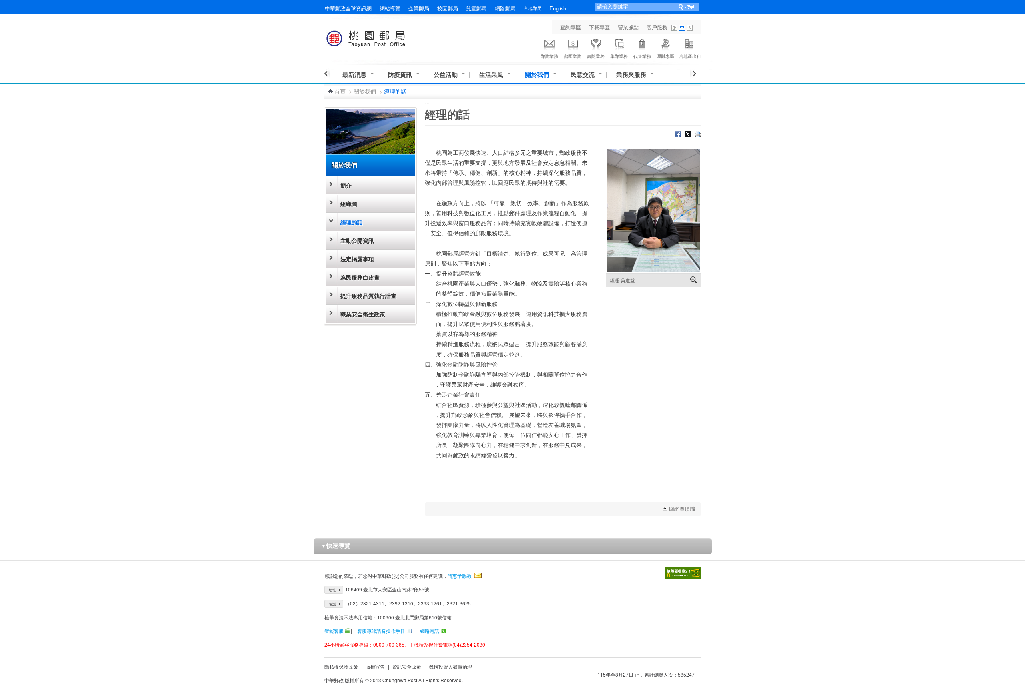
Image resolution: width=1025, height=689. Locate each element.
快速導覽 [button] (336, 545)
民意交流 (583, 74)
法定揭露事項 (357, 259)
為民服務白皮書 (360, 277)
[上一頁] (327, 73)
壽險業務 (596, 56)
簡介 (346, 185)
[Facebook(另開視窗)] (678, 135)
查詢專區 (570, 27)
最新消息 (354, 74)
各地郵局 (532, 8)
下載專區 (599, 27)
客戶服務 (657, 27)
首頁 (340, 91)
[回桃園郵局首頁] (381, 37)
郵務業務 (549, 56)
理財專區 (665, 56)
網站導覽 (390, 8)
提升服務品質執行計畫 (368, 296)
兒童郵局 (476, 8)
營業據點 (628, 27)
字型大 (690, 28)
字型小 (674, 28)
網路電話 (429, 630)
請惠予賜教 (460, 575)
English (557, 8)
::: (314, 8)
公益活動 (446, 74)
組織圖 (348, 204)
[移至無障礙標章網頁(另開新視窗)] (683, 573)
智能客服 (334, 630)
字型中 (682, 28)
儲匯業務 (572, 56)
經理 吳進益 (622, 280)
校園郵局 (447, 8)
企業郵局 (418, 8)
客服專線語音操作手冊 (381, 630)
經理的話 (351, 222)
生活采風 (491, 74)
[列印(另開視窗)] (698, 135)
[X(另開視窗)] (688, 135)
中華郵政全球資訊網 (348, 8)
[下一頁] (693, 73)
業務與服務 (631, 74)
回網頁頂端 (682, 508)
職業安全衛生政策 (362, 314)
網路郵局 (505, 8)
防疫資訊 (400, 74)
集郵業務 (619, 56)
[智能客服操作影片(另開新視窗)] (347, 630)
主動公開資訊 (357, 240)
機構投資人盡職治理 (450, 666)
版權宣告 (375, 666)
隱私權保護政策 (341, 666)
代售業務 (642, 56)
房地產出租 (690, 56)
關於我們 (537, 74)
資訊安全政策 (406, 666)
